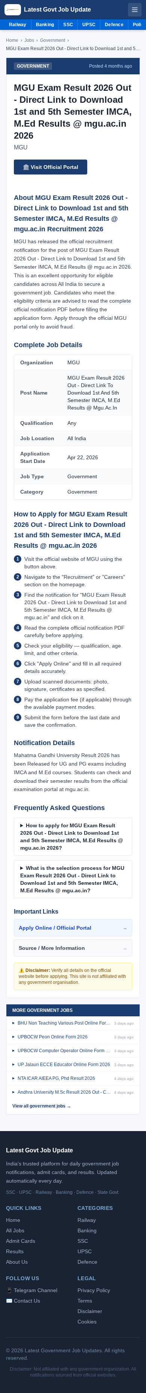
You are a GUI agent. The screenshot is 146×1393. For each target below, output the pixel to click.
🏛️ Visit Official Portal (50, 167)
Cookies (87, 1322)
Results (15, 1251)
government (52, 40)
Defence (114, 24)
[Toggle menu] (135, 9)
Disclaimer (89, 1311)
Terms (84, 1301)
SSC (68, 24)
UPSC (88, 24)
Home (12, 40)
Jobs (29, 40)
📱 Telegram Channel (31, 1290)
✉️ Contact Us (23, 1301)
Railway (18, 24)
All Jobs (15, 1230)
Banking (45, 24)
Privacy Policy (93, 1290)
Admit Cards (20, 1241)
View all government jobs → (41, 1106)
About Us (17, 1262)
